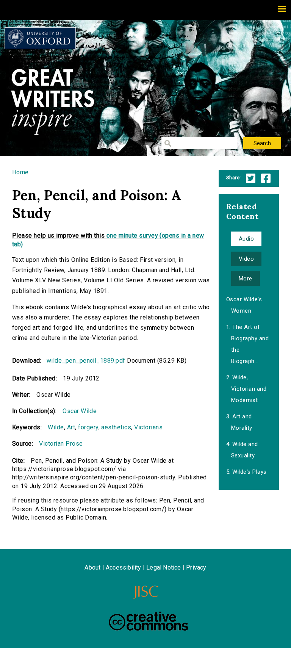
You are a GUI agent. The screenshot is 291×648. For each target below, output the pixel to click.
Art (71, 427)
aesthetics (116, 427)
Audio (246, 238)
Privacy (196, 567)
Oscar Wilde (80, 411)
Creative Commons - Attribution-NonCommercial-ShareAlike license (148, 621)
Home (20, 172)
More (245, 278)
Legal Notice (163, 567)
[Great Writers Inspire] (40, 38)
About (92, 567)
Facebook (266, 178)
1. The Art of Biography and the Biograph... (247, 344)
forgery (88, 427)
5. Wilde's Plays (246, 471)
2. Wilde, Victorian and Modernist (246, 389)
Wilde (56, 427)
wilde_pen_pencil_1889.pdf (86, 360)
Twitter (250, 178)
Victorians (148, 427)
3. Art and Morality (239, 422)
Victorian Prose (61, 443)
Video (246, 258)
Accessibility (123, 567)
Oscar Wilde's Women (244, 305)
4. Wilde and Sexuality (242, 450)
